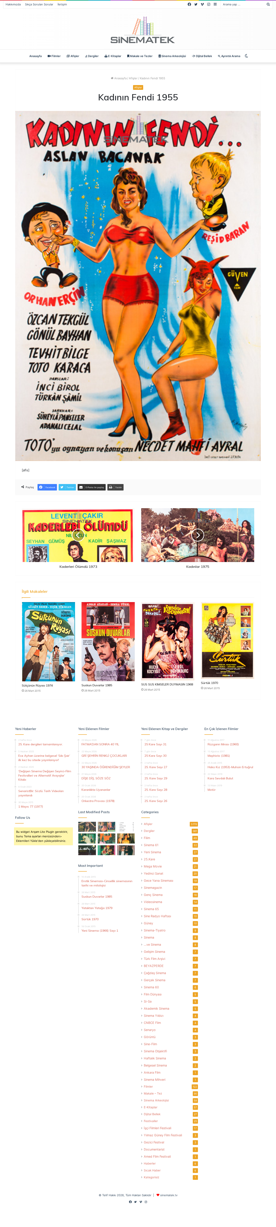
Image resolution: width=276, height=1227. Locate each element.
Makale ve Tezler (140, 56)
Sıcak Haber (152, 1170)
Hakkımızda (13, 4)
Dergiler (93, 56)
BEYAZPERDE (154, 966)
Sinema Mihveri (154, 1079)
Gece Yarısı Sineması (158, 880)
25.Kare (149, 859)
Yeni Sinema (152, 852)
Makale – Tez (153, 1093)
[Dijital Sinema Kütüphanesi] (138, 30)
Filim (147, 838)
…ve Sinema (152, 944)
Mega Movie (153, 866)
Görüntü (149, 1037)
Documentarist (154, 1149)
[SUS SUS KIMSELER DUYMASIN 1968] (167, 641)
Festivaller (151, 1121)
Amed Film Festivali (157, 1156)
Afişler (74, 56)
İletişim (62, 4)
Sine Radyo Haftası (157, 916)
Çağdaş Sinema (155, 973)
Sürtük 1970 (209, 683)
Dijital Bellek (203, 56)
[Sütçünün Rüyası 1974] (48, 641)
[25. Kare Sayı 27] (87, 838)
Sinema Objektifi (155, 1051)
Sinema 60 (151, 987)
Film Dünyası (153, 994)
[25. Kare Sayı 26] (87, 850)
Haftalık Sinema (155, 1058)
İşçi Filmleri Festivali (157, 1128)
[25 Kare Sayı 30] (106, 827)
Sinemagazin (153, 887)
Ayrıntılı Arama (230, 56)
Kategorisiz (151, 1177)
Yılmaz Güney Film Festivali (163, 1135)
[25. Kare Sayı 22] (126, 850)
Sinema (149, 937)
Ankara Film (152, 1072)
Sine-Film (150, 1044)
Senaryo (150, 1030)
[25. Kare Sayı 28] (126, 838)
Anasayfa (35, 56)
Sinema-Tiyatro (155, 930)
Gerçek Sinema (154, 980)
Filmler (56, 56)
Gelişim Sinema (154, 951)
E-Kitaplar (114, 56)
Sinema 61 (151, 845)
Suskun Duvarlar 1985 (97, 685)
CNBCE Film (152, 1023)
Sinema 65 (151, 909)
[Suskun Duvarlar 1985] (108, 641)
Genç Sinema (153, 895)
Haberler (150, 1163)
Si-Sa (148, 1001)
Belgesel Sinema (155, 1065)
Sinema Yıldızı (153, 1015)
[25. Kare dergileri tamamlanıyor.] (126, 827)
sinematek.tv (168, 1195)
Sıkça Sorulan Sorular (39, 4)
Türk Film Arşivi (154, 959)
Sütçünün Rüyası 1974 (37, 685)
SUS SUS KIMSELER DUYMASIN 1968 (167, 684)
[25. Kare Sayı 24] (106, 850)
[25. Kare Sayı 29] (106, 838)
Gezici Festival (154, 1142)
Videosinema (153, 902)
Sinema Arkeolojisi (173, 56)
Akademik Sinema (156, 1008)
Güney (148, 923)
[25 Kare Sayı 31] (87, 827)
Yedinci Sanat (153, 873)
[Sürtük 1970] (227, 640)
